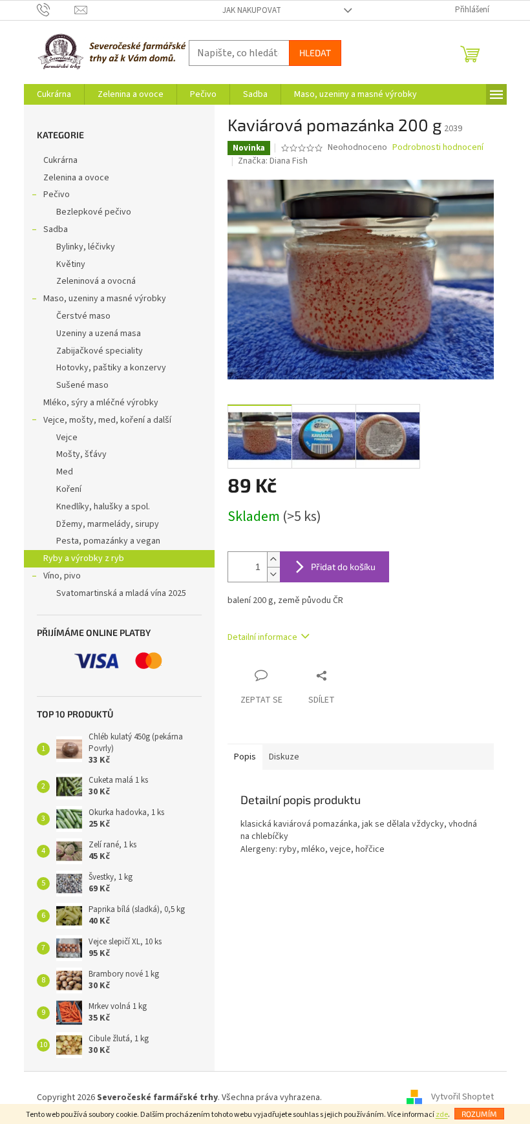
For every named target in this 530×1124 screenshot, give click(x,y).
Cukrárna (60, 160)
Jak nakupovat (251, 10)
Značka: (273, 160)
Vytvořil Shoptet (462, 1097)
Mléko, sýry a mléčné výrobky (100, 402)
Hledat (315, 52)
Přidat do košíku (343, 566)
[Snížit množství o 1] (273, 574)
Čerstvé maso (83, 316)
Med (64, 471)
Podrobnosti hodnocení (437, 148)
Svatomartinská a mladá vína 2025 (121, 593)
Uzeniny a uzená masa (98, 333)
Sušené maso (82, 385)
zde (442, 1114)
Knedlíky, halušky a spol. (103, 506)
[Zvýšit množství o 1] (273, 559)
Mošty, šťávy (81, 454)
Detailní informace (262, 637)
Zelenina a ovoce (76, 177)
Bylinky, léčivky (85, 246)
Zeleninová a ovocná (96, 281)
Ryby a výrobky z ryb (83, 558)
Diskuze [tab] (284, 756)
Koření (68, 489)
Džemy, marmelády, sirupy (107, 524)
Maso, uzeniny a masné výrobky (104, 298)
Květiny (70, 264)
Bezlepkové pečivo (93, 212)
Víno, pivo (62, 575)
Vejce (67, 437)
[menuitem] (54, 94)
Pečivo (56, 194)
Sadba (55, 229)
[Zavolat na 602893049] (56, 10)
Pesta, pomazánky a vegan (108, 541)
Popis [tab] (245, 756)
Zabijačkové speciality (99, 351)
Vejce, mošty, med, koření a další (107, 420)
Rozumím (479, 1113)
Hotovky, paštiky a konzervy (111, 367)
